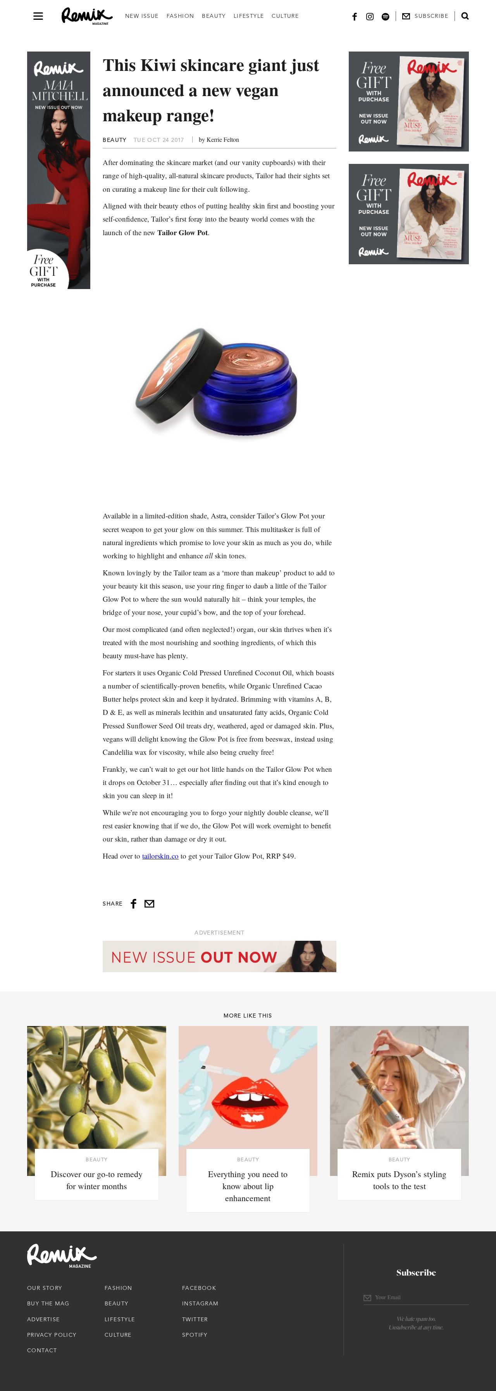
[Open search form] (465, 16)
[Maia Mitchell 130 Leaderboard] (219, 956)
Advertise (43, 1319)
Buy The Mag (48, 1303)
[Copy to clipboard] (149, 904)
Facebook (199, 1287)
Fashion (181, 15)
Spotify (195, 1334)
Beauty (214, 15)
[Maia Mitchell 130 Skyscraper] (58, 170)
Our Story (44, 1287)
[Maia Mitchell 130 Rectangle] (409, 101)
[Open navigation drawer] (38, 16)
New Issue (142, 15)
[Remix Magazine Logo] (87, 16)
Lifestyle (249, 15)
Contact (42, 1350)
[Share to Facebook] (133, 904)
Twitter (195, 1319)
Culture (285, 15)
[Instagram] (370, 16)
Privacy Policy (52, 1334)
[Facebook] (354, 16)
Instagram (200, 1303)
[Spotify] (385, 16)
